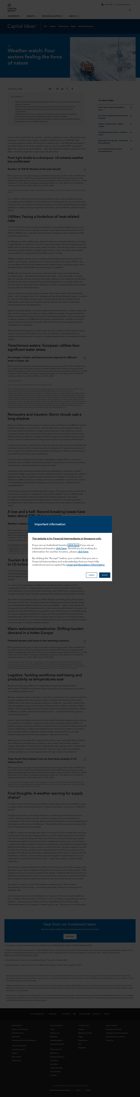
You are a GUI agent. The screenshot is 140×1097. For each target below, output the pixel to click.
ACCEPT (105, 575)
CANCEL (91, 575)
